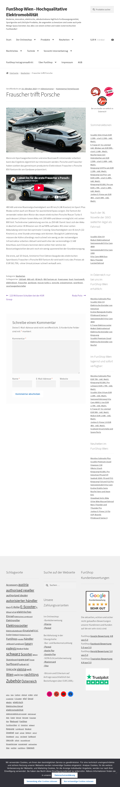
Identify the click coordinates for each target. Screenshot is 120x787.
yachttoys (31, 674)
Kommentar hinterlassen (67, 88)
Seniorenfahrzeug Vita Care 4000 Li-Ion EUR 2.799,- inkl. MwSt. (100, 402)
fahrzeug (25, 718)
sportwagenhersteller (16, 286)
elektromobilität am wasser (16, 714)
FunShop (11, 639)
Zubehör (13, 681)
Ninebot (20, 648)
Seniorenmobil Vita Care (101, 484)
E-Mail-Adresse (44, 378)
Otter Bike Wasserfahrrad (102, 501)
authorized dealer (17, 595)
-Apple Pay (49, 650)
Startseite (14, 73)
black (8, 607)
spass (17, 737)
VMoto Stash (96, 468)
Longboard (19, 643)
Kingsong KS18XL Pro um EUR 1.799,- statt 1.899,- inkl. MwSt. (101, 187)
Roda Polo (77, 296)
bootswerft (79, 279)
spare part (24, 659)
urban (17, 740)
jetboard (32, 725)
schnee (22, 733)
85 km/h (38, 279)
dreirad (24, 695)
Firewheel (32, 718)
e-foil (36, 695)
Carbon (17, 695)
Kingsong (10, 729)
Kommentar (19, 338)
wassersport (22, 744)
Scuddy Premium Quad (100, 338)
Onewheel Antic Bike (99, 498)
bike (12, 695)
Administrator (47, 88)
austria (23, 584)
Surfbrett (22, 664)
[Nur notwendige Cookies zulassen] (116, 772)
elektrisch (18, 702)
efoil (25, 698)
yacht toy (19, 674)
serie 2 (34, 733)
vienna (21, 669)
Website (64, 378)
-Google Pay (50, 654)
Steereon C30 (96, 465)
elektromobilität (14, 709)
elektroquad (32, 714)
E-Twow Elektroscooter (100, 325)
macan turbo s (44, 282)
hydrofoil (20, 639)
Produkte (45, 39)
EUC (36, 630)
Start (8, 39)
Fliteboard (15, 635)
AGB (80, 62)
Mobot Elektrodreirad (100, 240)
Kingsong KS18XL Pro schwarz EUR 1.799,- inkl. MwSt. (101, 385)
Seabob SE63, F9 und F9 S (101, 478)
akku (8, 695)
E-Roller (15, 607)
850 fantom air (50, 279)
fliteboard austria (25, 635)
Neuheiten (64, 39)
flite (7, 722)
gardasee (32, 282)
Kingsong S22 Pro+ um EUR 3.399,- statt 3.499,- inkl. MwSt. (101, 178)
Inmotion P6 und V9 (99, 475)
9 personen (63, 279)
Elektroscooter (17, 625)
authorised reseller (20, 590)
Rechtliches (12, 50)
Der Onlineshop (24, 39)
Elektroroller (13, 620)
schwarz (13, 653)
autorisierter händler (21, 600)
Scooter (26, 654)
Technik (31, 50)
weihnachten (32, 744)
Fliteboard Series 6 (98, 315)
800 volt (30, 279)
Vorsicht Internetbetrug (56, 50)
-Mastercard (50, 661)
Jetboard (10, 643)
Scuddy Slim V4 (97, 236)
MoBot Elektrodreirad (100, 328)
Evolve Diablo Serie (99, 488)
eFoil (14, 612)
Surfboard (12, 664)
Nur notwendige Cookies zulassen (78, 781)
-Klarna (47, 624)
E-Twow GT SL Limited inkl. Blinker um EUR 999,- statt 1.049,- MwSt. (101, 148)
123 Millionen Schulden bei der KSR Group (25, 297)
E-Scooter (28, 606)
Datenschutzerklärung (65, 775)
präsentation (66, 282)
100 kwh (22, 279)
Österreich (29, 681)
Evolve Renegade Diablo (101, 312)
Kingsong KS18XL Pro (100, 471)
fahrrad (18, 718)
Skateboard (12, 659)
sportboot (78, 282)
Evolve (8, 634)
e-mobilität (9, 699)
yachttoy (14, 748)
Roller (26, 648)
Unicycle (11, 669)
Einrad (30, 698)
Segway (35, 655)
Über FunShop (45, 62)
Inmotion (24, 725)
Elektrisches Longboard (23, 616)
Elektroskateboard (14, 630)
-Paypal (47, 627)
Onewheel (10, 732)
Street (32, 660)
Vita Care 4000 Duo (98, 256)
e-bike (30, 695)
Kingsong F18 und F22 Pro (102, 481)
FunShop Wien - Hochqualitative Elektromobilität (36, 12)
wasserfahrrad (25, 740)
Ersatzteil (28, 630)
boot (71, 279)
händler (28, 639)
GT (19, 725)
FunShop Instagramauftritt (19, 62)
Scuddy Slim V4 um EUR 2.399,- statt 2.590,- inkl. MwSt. (101, 138)
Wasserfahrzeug (11, 744)
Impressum (67, 62)
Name (16, 378)
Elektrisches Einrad (14, 706)
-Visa (46, 665)
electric (9, 702)
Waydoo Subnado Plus (100, 298)
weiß (29, 669)
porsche (55, 282)
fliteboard (14, 721)
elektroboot (11, 282)
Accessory (12, 584)
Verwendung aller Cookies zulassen (42, 781)
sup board (23, 737)
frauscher (22, 282)
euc (7, 717)
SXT (27, 664)
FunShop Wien (11, 725)
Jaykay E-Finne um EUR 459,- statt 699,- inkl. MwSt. (100, 197)
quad (17, 733)
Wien (9, 674)
